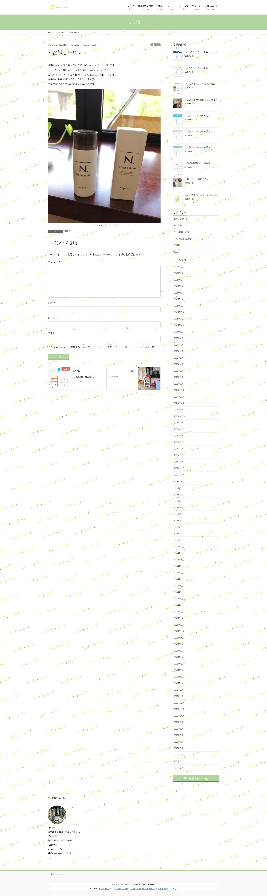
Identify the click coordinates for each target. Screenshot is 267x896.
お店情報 (178, 225)
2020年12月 (179, 702)
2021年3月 (178, 683)
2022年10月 (179, 559)
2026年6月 (178, 279)
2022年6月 (178, 585)
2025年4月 (178, 364)
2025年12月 (179, 312)
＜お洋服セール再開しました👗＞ (201, 100)
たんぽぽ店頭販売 (182, 238)
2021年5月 (178, 670)
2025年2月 (178, 377)
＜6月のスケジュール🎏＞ (197, 131)
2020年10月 (179, 715)
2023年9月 (178, 487)
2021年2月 (178, 689)
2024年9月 (178, 409)
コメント (54, 262)
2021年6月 (178, 663)
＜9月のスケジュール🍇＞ (197, 52)
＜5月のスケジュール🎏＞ (197, 147)
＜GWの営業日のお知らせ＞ (198, 163)
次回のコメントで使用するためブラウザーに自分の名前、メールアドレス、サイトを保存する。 (103, 347)
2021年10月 (179, 637)
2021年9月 (178, 644)
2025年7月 (178, 344)
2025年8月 (178, 338)
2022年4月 (178, 598)
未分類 (156, 45)
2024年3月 (178, 448)
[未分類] (149, 375)
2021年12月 (179, 624)
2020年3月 (178, 761)
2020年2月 (178, 767)
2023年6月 (178, 507)
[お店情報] (59, 378)
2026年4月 (178, 292)
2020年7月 (178, 735)
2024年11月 (179, 396)
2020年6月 (178, 741)
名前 (52, 303)
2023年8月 (178, 494)
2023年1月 (178, 539)
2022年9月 (178, 566)
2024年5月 (178, 435)
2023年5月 (178, 513)
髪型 (176, 251)
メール (53, 317)
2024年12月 (179, 390)
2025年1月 (178, 383)
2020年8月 (178, 728)
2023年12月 (179, 468)
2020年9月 (178, 722)
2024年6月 (178, 429)
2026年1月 (178, 305)
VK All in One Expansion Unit (143, 888)
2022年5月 (178, 592)
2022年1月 (178, 618)
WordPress (105, 888)
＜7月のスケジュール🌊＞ (197, 115)
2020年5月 (178, 748)
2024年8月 (178, 416)
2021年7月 (178, 657)
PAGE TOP (258, 866)
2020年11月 (179, 709)
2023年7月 (178, 500)
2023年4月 (178, 520)
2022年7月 (178, 579)
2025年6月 (178, 351)
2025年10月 (179, 325)
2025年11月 (179, 318)
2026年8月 (178, 266)
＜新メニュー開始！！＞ (197, 179)
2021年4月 (178, 676)
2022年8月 (178, 572)
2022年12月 (179, 546)
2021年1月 (178, 696)
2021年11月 (179, 631)
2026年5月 (178, 286)
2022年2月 (178, 611)
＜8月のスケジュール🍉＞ (197, 68)
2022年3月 (178, 605)
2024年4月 (178, 442)
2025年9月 (178, 331)
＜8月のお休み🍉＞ (84, 377)
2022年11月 (179, 553)
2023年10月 (179, 481)
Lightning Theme (121, 888)
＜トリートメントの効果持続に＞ (201, 84)
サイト (51, 332)
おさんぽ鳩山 (180, 218)
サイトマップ (56, 874)
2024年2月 (178, 455)
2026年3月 (178, 299)
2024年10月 (179, 403)
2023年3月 (178, 526)
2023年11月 (179, 474)
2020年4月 (178, 754)
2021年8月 (178, 650)
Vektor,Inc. (162, 888)
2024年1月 (178, 461)
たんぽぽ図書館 (181, 232)
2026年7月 (178, 273)
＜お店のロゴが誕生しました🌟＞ (201, 195)
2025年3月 (178, 370)
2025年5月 (178, 357)
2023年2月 (178, 533)
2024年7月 (178, 422)
